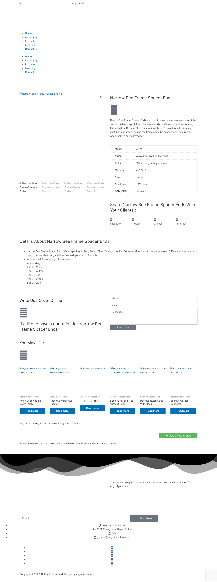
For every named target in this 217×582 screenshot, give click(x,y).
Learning (30, 44)
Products (30, 41)
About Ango (31, 37)
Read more (32, 410)
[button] (102, 97)
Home (28, 33)
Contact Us (31, 48)
